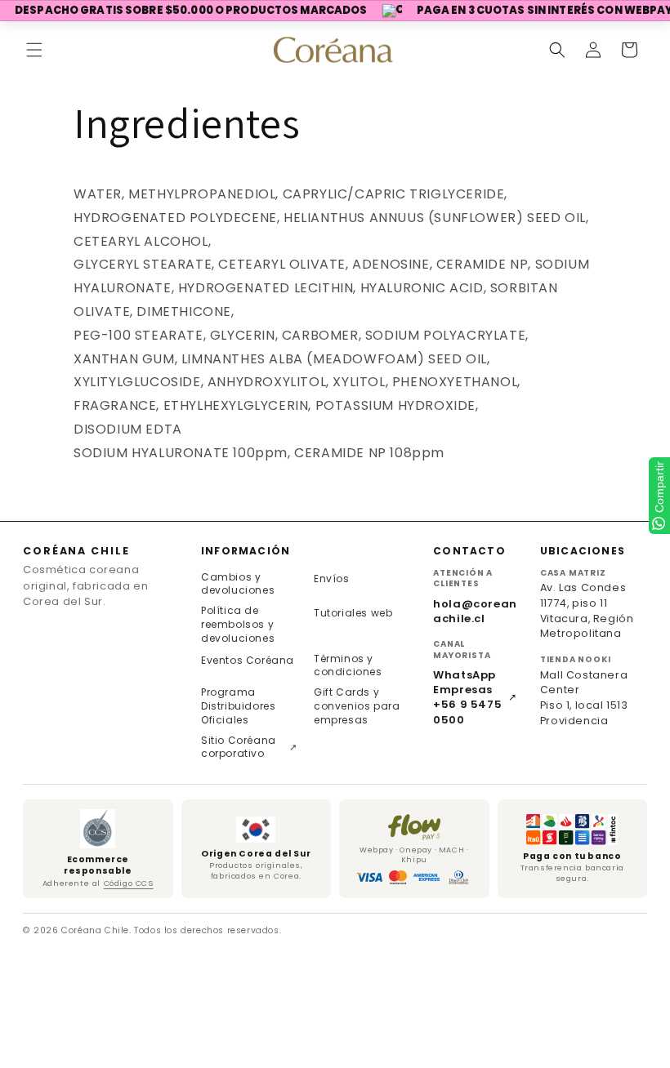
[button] (34, 50)
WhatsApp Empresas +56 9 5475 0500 (475, 698)
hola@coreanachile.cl (475, 611)
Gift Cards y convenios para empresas (357, 706)
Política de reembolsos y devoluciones (238, 624)
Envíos (332, 578)
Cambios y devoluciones (238, 584)
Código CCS (129, 883)
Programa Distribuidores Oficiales (238, 706)
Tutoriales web (353, 613)
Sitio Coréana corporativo (249, 747)
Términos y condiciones (348, 665)
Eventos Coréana (247, 660)
